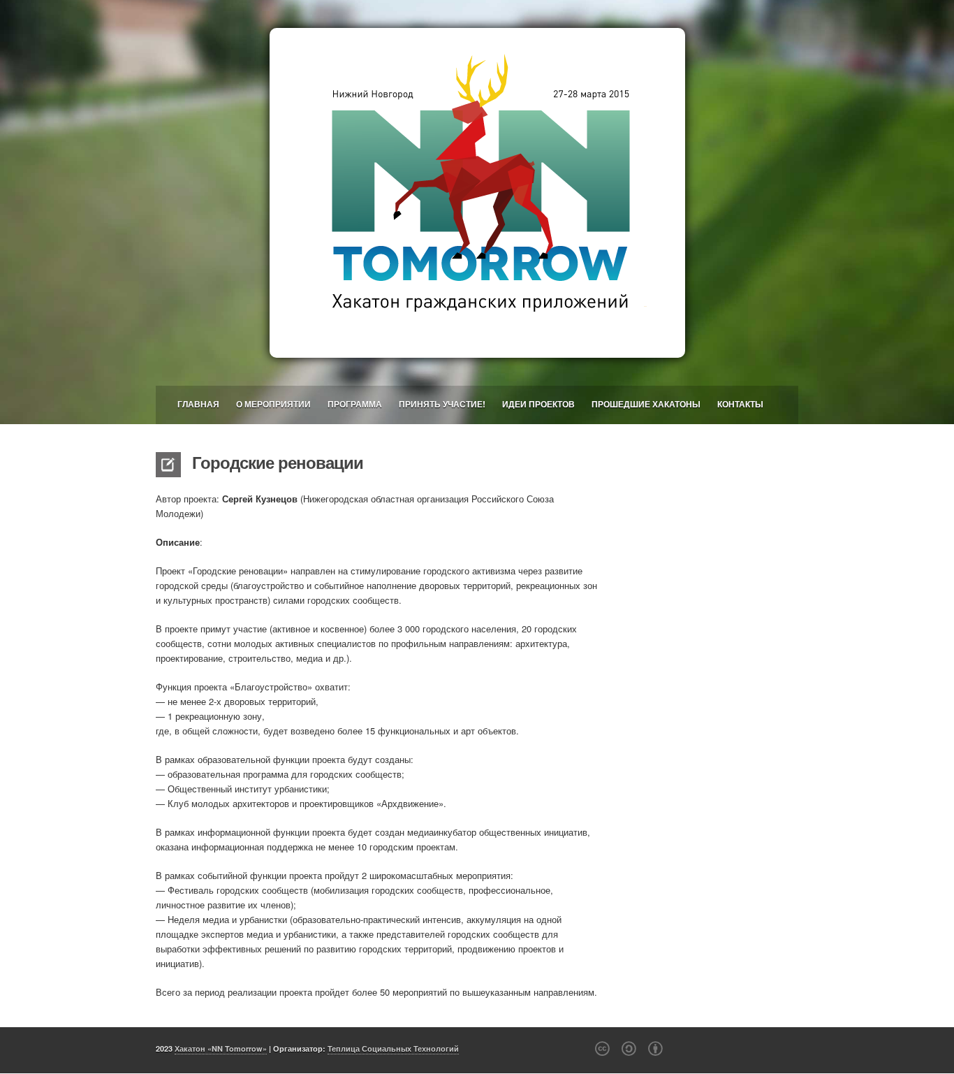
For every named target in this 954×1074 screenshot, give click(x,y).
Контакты (740, 404)
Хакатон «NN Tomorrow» (221, 1048)
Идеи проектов (538, 404)
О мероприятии (273, 404)
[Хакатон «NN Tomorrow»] (477, 193)
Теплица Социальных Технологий (393, 1048)
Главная (198, 404)
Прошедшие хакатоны (646, 404)
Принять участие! (442, 404)
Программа (355, 404)
